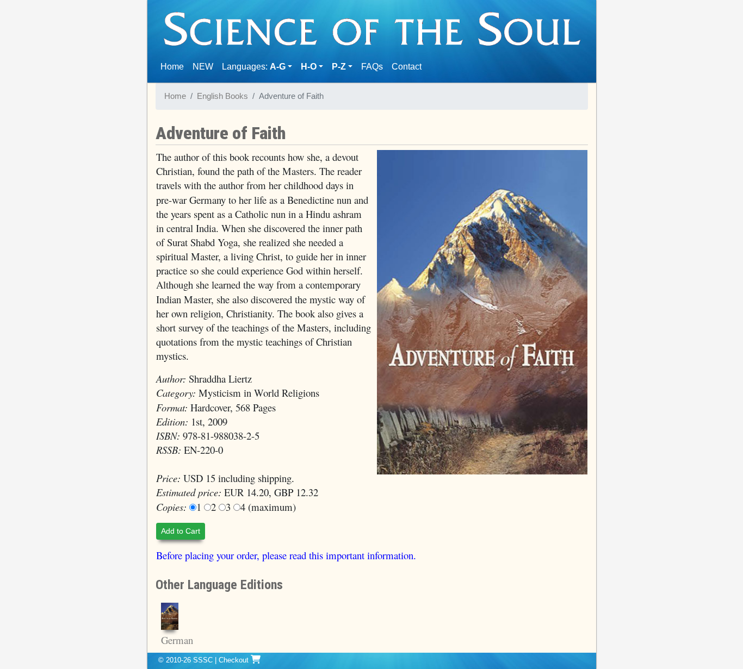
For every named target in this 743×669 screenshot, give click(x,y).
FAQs (372, 66)
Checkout (235, 660)
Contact (409, 66)
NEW (203, 66)
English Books (222, 96)
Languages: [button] (254, 66)
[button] (311, 66)
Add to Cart (180, 531)
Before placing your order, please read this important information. (286, 555)
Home (174, 66)
